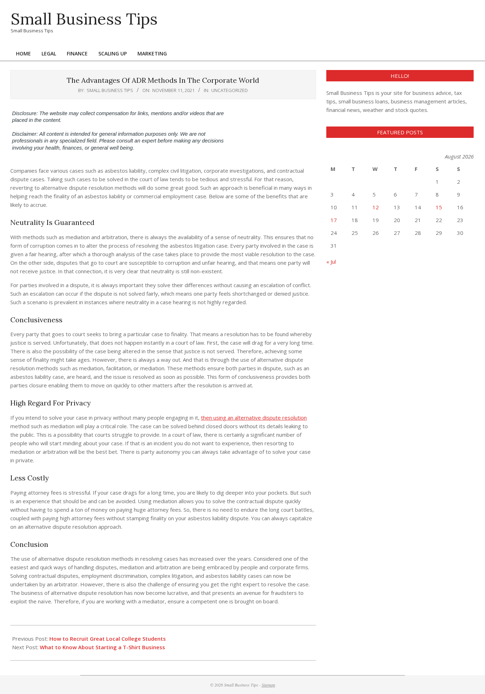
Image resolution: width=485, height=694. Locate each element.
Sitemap (268, 685)
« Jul (331, 261)
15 (439, 207)
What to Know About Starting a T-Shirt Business (102, 647)
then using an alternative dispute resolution (254, 417)
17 (334, 220)
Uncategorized (229, 90)
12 (375, 207)
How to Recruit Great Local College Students (107, 638)
